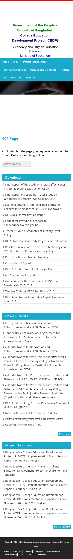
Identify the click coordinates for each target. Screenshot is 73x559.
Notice (29, 551)
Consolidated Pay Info (18, 263)
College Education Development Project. (38, 542)
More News (64, 434)
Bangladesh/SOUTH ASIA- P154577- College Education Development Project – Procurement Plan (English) (36, 470)
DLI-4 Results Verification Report (25, 215)
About (16, 61)
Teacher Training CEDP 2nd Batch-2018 (29, 291)
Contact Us (16, 77)
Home (5, 61)
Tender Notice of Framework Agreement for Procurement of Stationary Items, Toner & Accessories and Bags (32, 337)
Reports (39, 551)
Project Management (35, 61)
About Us (17, 551)
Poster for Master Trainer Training (26, 257)
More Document (62, 526)
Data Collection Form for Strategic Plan (29, 269)
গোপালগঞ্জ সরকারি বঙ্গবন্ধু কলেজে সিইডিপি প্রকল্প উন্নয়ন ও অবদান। (35, 419)
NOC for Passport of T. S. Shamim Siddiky (31, 413)
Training (64, 69)
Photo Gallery (53, 551)
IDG (4, 77)
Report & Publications (14, 69)
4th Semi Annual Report (20, 275)
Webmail (30, 77)
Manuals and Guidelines (43, 69)
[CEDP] (36, 12)
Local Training (10, 555)
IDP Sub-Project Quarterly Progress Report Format (36, 241)
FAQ (30, 555)
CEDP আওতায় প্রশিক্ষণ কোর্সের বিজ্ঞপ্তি (23, 424)
